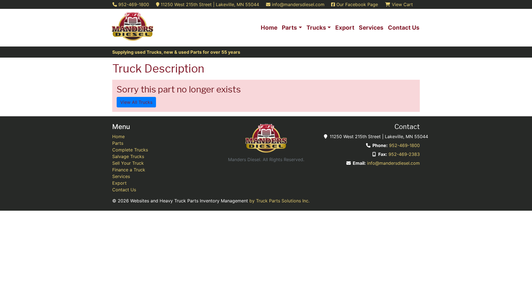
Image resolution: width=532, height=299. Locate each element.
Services (121, 176)
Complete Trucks (130, 150)
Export (119, 183)
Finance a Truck (128, 169)
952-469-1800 (404, 145)
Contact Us (124, 189)
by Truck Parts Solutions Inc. (279, 200)
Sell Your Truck (128, 163)
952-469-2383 (404, 154)
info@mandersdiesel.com (393, 163)
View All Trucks (136, 102)
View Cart (401, 4)
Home (118, 136)
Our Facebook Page (356, 4)
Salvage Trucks (128, 156)
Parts (117, 143)
